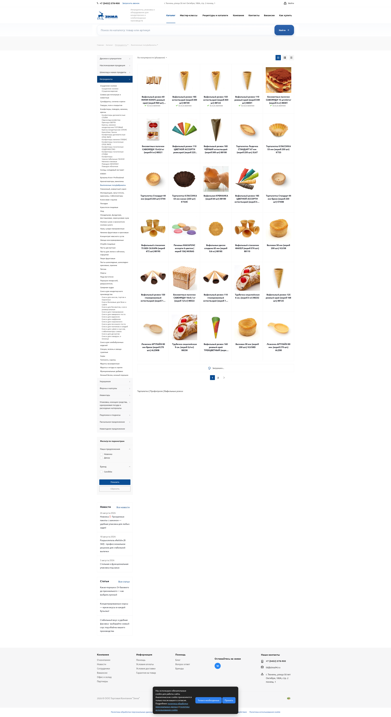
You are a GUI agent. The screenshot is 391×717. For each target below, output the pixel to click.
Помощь (140, 659)
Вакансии (269, 15)
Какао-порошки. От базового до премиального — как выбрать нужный (114, 591)
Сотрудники (103, 668)
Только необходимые (208, 700)
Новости (101, 664)
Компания (238, 15)
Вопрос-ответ (182, 664)
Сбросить (114, 488)
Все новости (123, 507)
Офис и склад (104, 676)
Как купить (285, 15)
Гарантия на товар (146, 672)
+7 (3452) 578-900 (276, 660)
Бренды (179, 668)
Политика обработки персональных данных (132, 712)
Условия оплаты (145, 664)
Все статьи (124, 581)
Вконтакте (218, 666)
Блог (177, 659)
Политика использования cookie (264, 712)
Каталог (170, 15)
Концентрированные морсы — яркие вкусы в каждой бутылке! (114, 607)
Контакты (253, 15)
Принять (229, 700)
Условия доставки (145, 668)
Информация (144, 654)
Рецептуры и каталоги (215, 15)
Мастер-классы (188, 15)
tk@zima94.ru (273, 667)
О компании (103, 659)
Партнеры (102, 681)
